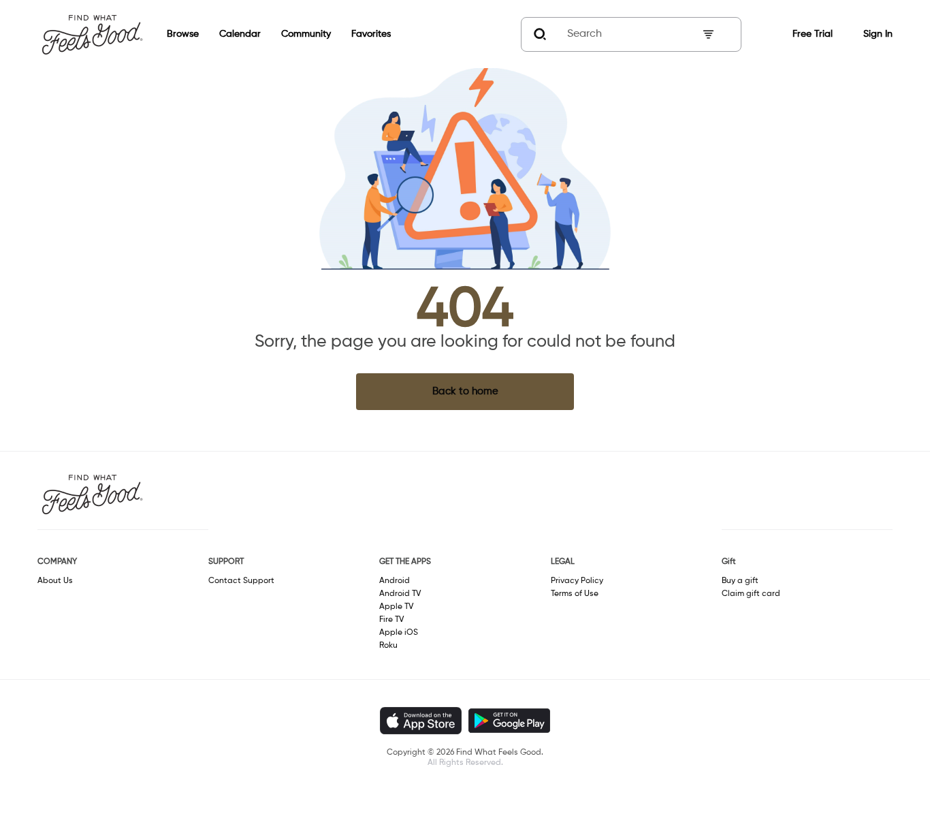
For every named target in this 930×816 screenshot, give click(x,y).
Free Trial (812, 34)
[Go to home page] (91, 34)
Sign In (878, 34)
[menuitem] (172, 34)
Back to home (465, 391)
